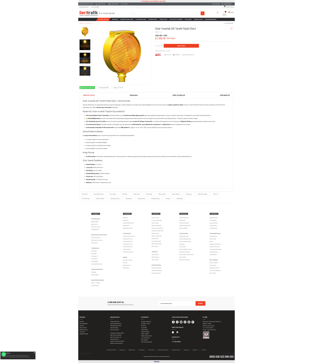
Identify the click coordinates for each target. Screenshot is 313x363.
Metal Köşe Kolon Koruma (96, 240)
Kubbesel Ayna (182, 220)
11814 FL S (215, 194)
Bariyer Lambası (176, 194)
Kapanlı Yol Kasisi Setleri (157, 236)
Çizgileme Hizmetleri (213, 217)
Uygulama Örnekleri (176, 349)
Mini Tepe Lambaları (214, 262)
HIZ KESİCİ (143, 325)
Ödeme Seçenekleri (179, 95)
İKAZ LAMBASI (188, 19)
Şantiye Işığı (188, 194)
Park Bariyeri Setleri (95, 229)
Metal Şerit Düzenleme (156, 273)
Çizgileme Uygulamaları (163, 349)
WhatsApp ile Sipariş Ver (88, 87)
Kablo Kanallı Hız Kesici (156, 243)
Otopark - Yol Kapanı (95, 283)
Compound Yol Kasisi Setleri (157, 228)
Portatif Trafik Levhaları (215, 246)
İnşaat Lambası (141, 198)
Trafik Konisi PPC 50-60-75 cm (129, 236)
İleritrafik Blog (95, 7)
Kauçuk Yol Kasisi (155, 217)
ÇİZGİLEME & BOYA (198, 19)
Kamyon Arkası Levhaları (184, 259)
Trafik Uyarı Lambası (202, 194)
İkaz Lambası (113, 194)
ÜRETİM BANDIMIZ (83, 323)
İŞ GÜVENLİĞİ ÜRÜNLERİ (210, 19)
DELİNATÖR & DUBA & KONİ (126, 19)
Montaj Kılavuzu (132, 349)
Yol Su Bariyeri (94, 258)
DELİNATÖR (127, 213)
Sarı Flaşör (124, 194)
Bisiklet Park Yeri (94, 224)
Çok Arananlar (142, 349)
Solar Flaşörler (182, 246)
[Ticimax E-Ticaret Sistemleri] (156, 362)
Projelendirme (151, 349)
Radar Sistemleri (182, 257)
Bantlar (211, 241)
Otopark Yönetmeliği (111, 349)
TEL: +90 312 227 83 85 (208, 327)
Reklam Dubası (126, 268)
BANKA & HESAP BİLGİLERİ (116, 343)
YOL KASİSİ (156, 213)
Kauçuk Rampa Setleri (156, 241)
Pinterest (192, 322)
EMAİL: (208, 325)
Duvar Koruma (94, 242)
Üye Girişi (228, 7)
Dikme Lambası (162, 194)
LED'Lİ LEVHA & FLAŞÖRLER (176, 19)
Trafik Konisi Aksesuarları (128, 252)
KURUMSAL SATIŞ (83, 329)
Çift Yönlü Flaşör (85, 198)
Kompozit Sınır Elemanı (128, 260)
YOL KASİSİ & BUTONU (141, 19)
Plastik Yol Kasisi (155, 223)
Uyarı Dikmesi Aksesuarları (96, 264)
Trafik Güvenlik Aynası (184, 217)
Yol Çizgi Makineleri (213, 228)
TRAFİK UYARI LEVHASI (146, 336)
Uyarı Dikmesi (94, 251)
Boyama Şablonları (214, 223)
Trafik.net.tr (195, 349)
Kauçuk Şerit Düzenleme (157, 270)
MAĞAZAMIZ (217, 4)
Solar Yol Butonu (155, 259)
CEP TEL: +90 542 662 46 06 (209, 329)
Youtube (181, 322)
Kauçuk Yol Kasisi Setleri (157, 220)
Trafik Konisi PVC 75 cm (127, 244)
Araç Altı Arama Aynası (184, 223)
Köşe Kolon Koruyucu (96, 237)
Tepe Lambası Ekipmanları (215, 270)
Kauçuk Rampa (155, 238)
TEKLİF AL (125, 4)
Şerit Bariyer (93, 272)
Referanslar (186, 349)
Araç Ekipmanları (213, 236)
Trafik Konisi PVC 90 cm (128, 246)
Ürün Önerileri (225, 95)
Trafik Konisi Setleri (127, 249)
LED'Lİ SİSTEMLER (145, 338)
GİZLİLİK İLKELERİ (114, 339)
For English (203, 349)
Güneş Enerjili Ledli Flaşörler (185, 241)
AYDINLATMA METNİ (114, 321)
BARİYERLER (115, 19)
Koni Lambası (149, 194)
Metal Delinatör (126, 225)
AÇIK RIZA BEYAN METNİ (115, 323)
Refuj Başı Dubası (126, 265)
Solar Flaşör (85, 194)
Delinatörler (125, 217)
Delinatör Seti (125, 220)
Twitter (177, 322)
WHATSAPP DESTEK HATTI (88, 4)
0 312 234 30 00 (101, 4)
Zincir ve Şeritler (213, 239)
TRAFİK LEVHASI (163, 19)
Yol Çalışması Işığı (155, 198)
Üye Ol (232, 7)
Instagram (185, 322)
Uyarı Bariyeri (94, 253)
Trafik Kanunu (122, 349)
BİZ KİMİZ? (81, 321)
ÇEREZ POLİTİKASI (114, 329)
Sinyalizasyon (182, 244)
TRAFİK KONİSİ (144, 329)
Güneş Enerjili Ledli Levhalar (185, 239)
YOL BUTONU (144, 327)
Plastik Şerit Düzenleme (156, 268)
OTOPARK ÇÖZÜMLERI (146, 321)
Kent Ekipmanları (213, 254)
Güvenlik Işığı (180, 198)
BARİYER (96, 213)
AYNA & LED (183, 213)
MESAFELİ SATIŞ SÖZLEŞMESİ (117, 341)
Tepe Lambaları (213, 265)
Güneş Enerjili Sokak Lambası (185, 249)
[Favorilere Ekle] (231, 29)
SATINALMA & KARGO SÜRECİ (117, 333)
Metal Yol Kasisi (155, 246)
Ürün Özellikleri (89, 95)
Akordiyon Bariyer (94, 274)
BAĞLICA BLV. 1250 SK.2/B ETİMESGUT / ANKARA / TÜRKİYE (212, 322)
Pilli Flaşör (168, 198)
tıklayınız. (28, 356)
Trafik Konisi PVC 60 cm (128, 241)
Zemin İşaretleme (213, 225)
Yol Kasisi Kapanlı (95, 285)
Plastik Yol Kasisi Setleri (156, 225)
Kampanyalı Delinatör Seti (128, 223)
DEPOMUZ (81, 325)
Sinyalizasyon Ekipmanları (184, 252)
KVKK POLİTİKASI (114, 327)
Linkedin (189, 322)
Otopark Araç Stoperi (95, 226)
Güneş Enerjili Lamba (98, 194)
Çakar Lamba (137, 194)
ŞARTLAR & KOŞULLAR (115, 337)
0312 (176, 341)
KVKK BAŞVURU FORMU (115, 325)
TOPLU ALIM (82, 331)
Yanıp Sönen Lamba (114, 198)
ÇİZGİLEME (214, 213)
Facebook (173, 322)
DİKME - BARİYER (145, 333)
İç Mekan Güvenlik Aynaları (185, 225)
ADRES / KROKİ (82, 327)
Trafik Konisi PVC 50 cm (128, 239)
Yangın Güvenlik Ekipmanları (216, 249)
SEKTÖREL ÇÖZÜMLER (103, 19)
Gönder (200, 303)
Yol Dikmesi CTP (94, 256)
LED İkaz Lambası (100, 198)
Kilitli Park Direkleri (94, 221)
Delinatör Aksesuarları (127, 228)
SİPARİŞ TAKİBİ (114, 4)
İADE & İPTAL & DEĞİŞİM (115, 335)
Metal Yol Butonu (155, 254)
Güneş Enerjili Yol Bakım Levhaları (186, 254)
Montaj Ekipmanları (214, 252)
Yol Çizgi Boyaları (213, 220)
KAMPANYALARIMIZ (83, 333)
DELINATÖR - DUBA (145, 323)
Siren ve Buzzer (213, 273)
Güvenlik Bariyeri (94, 261)
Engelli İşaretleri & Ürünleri (215, 244)
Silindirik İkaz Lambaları (214, 268)
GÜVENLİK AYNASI (152, 19)
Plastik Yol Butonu (155, 257)
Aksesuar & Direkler (183, 228)
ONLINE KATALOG (228, 4)
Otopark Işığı (129, 198)
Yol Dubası (125, 262)
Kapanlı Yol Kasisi (155, 233)
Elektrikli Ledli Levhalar (184, 236)
